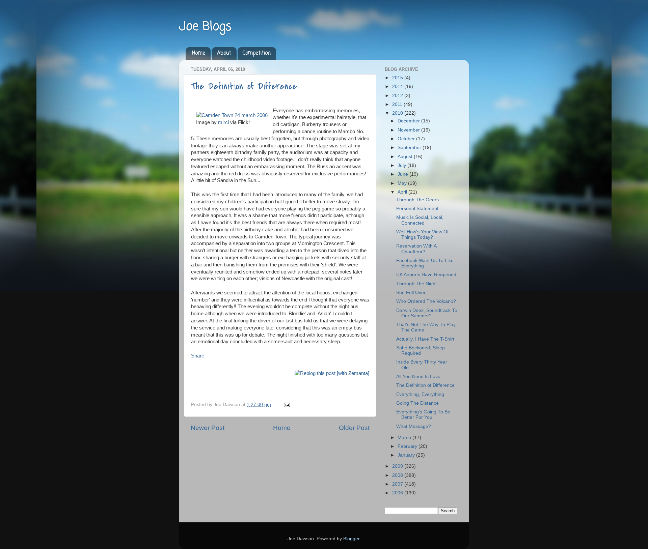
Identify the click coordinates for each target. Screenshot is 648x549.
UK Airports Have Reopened (426, 274)
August (406, 156)
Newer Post (207, 427)
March (405, 437)
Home (198, 53)
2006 (398, 492)
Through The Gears (417, 199)
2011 (398, 104)
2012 (398, 95)
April (403, 192)
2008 (398, 475)
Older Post (354, 427)
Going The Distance (417, 403)
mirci (223, 122)
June (403, 174)
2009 (398, 466)
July (402, 165)
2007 (398, 484)
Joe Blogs (205, 27)
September (410, 147)
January (407, 455)
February (408, 446)
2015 (398, 77)
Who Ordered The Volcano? (426, 301)
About (224, 53)
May (403, 183)
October (407, 138)
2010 (398, 113)
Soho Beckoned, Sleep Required (420, 350)
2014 (398, 86)
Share (197, 355)
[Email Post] (285, 404)
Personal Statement (417, 208)
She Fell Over (411, 292)
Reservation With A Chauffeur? (416, 248)
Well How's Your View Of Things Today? (422, 234)
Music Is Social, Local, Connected (419, 220)
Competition (257, 53)
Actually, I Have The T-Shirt (425, 339)
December (409, 120)
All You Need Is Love (418, 376)
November (409, 130)
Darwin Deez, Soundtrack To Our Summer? (426, 313)
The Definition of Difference (244, 86)
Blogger (351, 538)
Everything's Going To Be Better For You (423, 414)
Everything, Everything (420, 394)
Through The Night (416, 283)
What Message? (413, 426)
